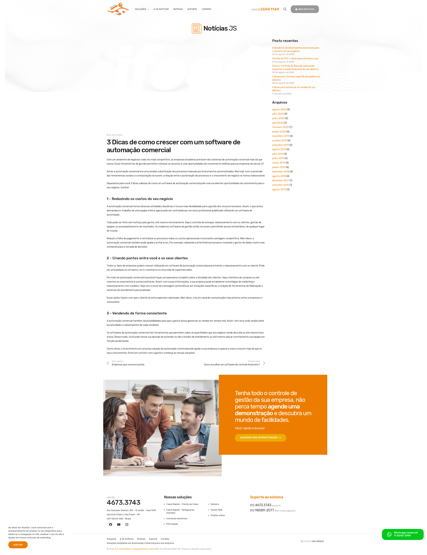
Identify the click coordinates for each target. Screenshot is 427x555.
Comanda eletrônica (176, 518)
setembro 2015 (280, 185)
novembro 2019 (280, 136)
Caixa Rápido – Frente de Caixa (182, 504)
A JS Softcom (127, 539)
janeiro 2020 (279, 131)
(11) (260, 505)
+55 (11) (265, 9)
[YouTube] (118, 524)
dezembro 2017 (280, 180)
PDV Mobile (172, 524)
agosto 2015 (279, 189)
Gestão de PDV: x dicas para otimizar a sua (295, 58)
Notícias (141, 539)
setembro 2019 (280, 145)
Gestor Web (217, 510)
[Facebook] (110, 524)
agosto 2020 (279, 109)
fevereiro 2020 (280, 127)
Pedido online (218, 515)
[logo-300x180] (118, 9)
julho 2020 (278, 113)
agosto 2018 (279, 176)
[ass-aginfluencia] (312, 542)
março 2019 (278, 162)
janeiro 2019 (278, 167)
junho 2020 (278, 118)
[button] (285, 9)
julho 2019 (277, 154)
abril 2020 (277, 122)
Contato (165, 539)
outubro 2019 (279, 140)
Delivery (215, 504)
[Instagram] (127, 524)
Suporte (153, 539)
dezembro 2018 (280, 171)
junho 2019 (278, 158)
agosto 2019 (279, 149)
